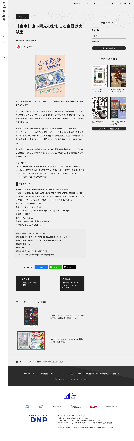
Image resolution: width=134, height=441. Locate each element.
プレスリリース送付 (66, 373)
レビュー (95, 36)
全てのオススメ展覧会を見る (109, 129)
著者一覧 (115, 373)
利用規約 (57, 379)
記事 (93, 4)
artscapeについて (29, 373)
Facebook (41, 267)
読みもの (95, 42)
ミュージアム (85, 4)
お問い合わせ (83, 379)
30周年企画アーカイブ (126, 4)
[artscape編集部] (24, 49)
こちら (25, 224)
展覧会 (76, 4)
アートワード (102, 4)
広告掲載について (48, 373)
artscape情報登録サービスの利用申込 (93, 373)
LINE (55, 267)
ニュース (22, 16)
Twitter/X (69, 267)
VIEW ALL (40, 302)
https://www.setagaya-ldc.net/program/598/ (41, 255)
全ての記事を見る (109, 48)
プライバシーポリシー (69, 379)
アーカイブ (112, 4)
